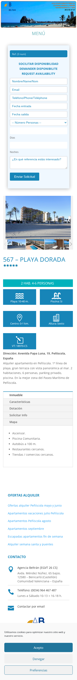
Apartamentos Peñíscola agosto (29, 521)
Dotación (15, 408)
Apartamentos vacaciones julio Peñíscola (36, 513)
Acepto (38, 648)
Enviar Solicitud (24, 176)
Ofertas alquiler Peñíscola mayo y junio (35, 505)
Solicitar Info (18, 415)
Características (19, 402)
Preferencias (38, 670)
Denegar (39, 659)
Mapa (13, 422)
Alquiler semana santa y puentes (30, 544)
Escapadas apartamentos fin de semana (35, 536)
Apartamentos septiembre (26, 529)
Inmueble (16, 395)
